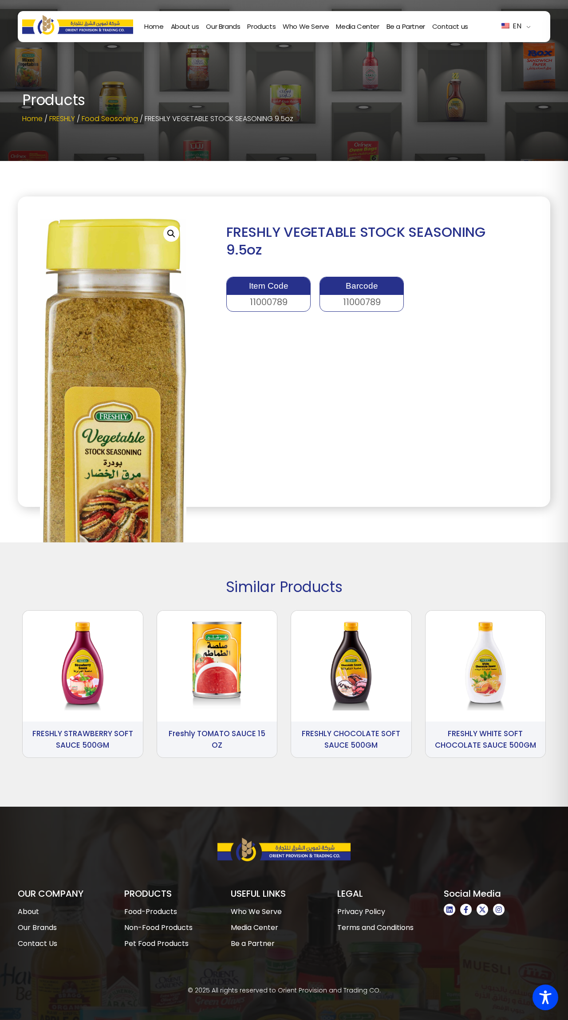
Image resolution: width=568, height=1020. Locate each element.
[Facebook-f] (466, 909)
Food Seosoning (110, 119)
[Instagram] (499, 909)
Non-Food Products (158, 927)
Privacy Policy (361, 911)
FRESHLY (62, 119)
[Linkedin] (449, 909)
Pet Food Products (156, 943)
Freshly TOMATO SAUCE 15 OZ (217, 739)
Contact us (450, 26)
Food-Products (150, 911)
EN (516, 26)
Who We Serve (306, 26)
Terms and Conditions (375, 927)
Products (261, 26)
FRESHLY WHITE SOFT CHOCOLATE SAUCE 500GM (485, 739)
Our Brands (223, 26)
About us (185, 26)
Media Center (357, 26)
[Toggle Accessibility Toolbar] (545, 997)
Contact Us (37, 943)
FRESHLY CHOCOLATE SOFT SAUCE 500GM (351, 739)
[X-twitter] (482, 909)
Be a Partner (406, 26)
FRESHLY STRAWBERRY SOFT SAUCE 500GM (82, 739)
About (28, 911)
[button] (171, 234)
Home (153, 26)
